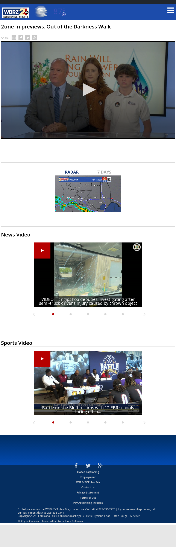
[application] (88, 90)
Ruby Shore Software (70, 521)
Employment (88, 477)
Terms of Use (88, 497)
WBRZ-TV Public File (88, 482)
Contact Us (88, 487)
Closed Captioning (88, 472)
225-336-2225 (107, 509)
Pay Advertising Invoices (88, 503)
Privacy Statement (88, 492)
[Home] (16, 12)
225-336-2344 (55, 512)
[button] (88, 89)
